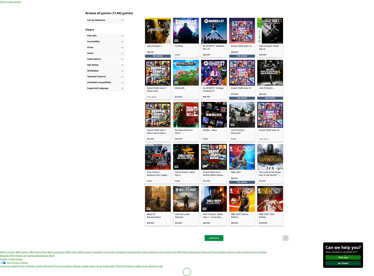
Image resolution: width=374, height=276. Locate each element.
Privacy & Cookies (63, 266)
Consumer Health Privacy (13, 266)
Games (31, 255)
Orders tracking (243, 252)
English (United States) (11, 259)
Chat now (343, 257)
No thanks (343, 263)
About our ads (155, 266)
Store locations (259, 252)
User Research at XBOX (171, 252)
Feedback (98, 252)
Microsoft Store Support (214, 252)
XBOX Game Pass (38, 252)
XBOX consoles (7, 252)
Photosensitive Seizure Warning (143, 252)
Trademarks (109, 266)
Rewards (4, 255)
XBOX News (71, 252)
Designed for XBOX (44, 255)
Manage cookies (81, 266)
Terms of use (96, 266)
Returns (231, 252)
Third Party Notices (124, 266)
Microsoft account (192, 252)
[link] (158, 38)
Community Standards (114, 252)
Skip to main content (10, 1)
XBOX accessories (56, 252)
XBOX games (22, 252)
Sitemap (30, 266)
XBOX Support (85, 252)
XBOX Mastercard (18, 255)
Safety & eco (141, 266)
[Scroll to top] (286, 238)
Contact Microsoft (44, 266)
